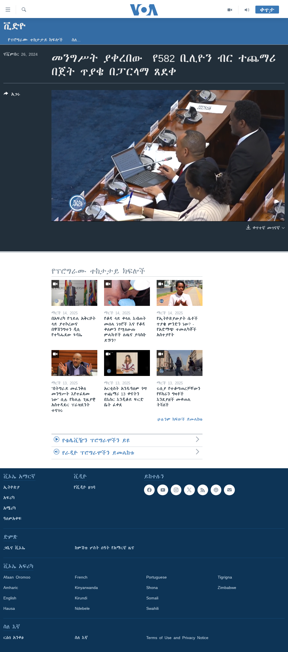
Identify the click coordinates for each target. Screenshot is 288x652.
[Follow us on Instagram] (176, 490)
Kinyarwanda (86, 587)
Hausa (9, 608)
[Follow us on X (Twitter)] (189, 490)
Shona (152, 587)
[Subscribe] (229, 490)
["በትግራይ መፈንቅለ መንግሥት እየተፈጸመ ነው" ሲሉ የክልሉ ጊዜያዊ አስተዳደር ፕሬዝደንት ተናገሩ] (74, 363)
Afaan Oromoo (16, 577)
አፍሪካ (9, 497)
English (9, 598)
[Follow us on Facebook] (149, 490)
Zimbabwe (227, 587)
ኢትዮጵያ (11, 487)
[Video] (229, 10)
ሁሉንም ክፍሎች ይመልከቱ (180, 419)
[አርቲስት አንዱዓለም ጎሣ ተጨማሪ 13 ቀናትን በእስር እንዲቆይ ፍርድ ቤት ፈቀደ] (127, 363)
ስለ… (76, 39)
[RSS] (202, 490)
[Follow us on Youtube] (162, 490)
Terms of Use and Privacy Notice (177, 637)
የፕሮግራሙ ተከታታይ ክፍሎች (35, 39)
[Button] (12, 95)
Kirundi (81, 598)
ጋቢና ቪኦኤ (14, 547)
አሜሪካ (9, 508)
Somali (152, 598)
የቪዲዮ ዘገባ (84, 487)
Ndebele (82, 608)
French (81, 577)
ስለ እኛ (81, 637)
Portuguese (156, 577)
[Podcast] (216, 490)
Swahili (152, 608)
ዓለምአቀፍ (12, 518)
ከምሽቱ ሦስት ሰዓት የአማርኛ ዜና (104, 547)
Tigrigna (225, 577)
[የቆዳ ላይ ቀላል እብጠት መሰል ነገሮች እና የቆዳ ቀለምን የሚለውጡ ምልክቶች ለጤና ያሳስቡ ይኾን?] (127, 293)
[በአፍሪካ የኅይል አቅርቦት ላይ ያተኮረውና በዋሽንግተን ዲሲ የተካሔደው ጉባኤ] (74, 293)
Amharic (10, 587)
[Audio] (246, 10)
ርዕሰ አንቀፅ (13, 637)
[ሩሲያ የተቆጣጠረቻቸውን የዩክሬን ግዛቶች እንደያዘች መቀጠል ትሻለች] (179, 363)
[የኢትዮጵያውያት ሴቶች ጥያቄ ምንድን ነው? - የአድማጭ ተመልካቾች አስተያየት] (179, 293)
